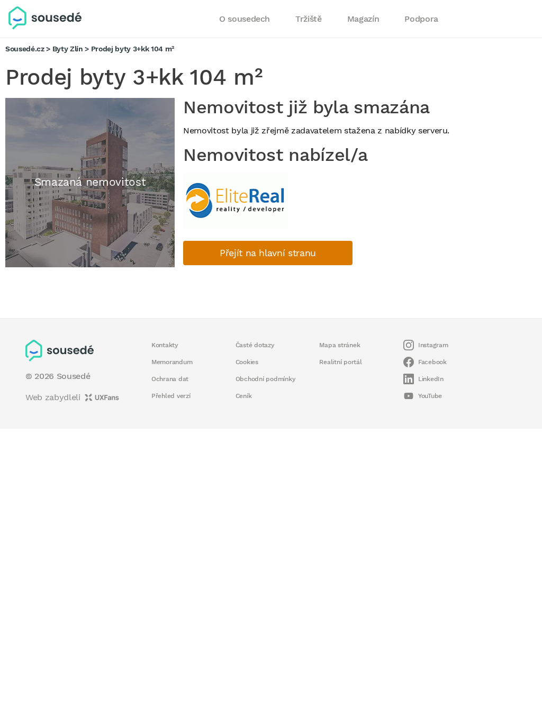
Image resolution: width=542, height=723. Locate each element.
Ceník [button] (244, 396)
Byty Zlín (67, 48)
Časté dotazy (255, 345)
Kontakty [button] (164, 345)
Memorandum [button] (171, 362)
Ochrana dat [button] (169, 379)
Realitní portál (340, 362)
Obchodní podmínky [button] (266, 379)
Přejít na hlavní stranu (268, 253)
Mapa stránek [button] (339, 345)
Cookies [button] (247, 362)
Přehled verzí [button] (171, 396)
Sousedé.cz (24, 48)
